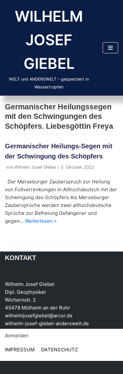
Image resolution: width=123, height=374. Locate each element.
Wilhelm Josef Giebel (35, 167)
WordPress (71, 367)
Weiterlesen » (41, 221)
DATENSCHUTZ (59, 349)
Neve (11, 367)
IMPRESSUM (19, 349)
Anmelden (17, 335)
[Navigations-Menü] (110, 47)
